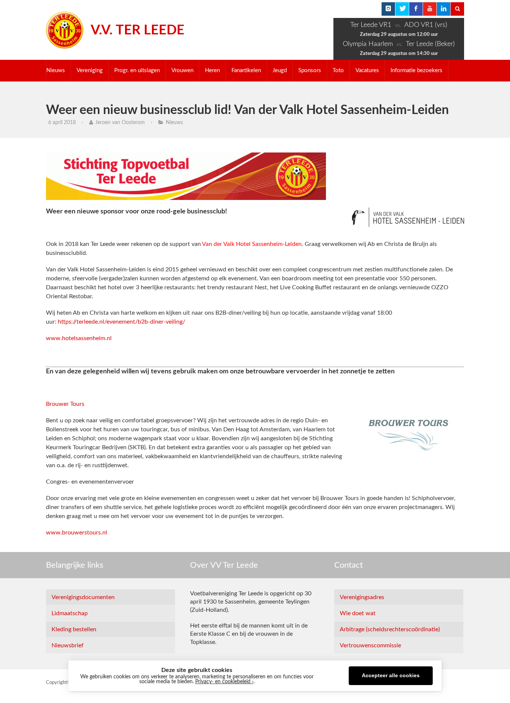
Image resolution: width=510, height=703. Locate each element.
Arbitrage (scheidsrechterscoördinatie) (390, 629)
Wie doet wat (358, 613)
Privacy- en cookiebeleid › (224, 681)
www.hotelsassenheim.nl (79, 338)
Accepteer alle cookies (391, 675)
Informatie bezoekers (416, 70)
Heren (212, 70)
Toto (338, 70)
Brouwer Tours (65, 404)
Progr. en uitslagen (137, 70)
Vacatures (367, 70)
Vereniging (90, 70)
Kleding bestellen (74, 629)
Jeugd (280, 70)
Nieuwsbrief (68, 645)
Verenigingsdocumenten (83, 597)
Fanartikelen (246, 70)
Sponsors (309, 70)
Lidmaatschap (70, 613)
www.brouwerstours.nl (76, 533)
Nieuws (55, 70)
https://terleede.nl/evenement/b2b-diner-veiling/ (121, 322)
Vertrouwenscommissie (370, 645)
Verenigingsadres (362, 597)
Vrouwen (182, 70)
